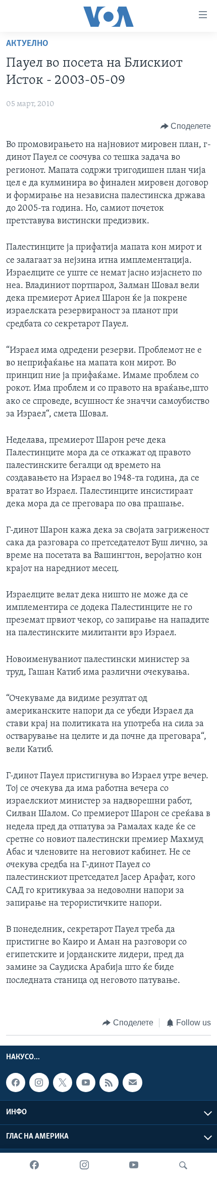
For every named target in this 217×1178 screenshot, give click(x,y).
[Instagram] (84, 1165)
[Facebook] (34, 1165)
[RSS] (109, 1082)
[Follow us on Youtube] (85, 1082)
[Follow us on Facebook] (15, 1082)
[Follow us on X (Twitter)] (62, 1082)
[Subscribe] (132, 1082)
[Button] (185, 126)
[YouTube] (133, 1165)
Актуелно (27, 44)
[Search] (183, 1165)
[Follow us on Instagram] (38, 1082)
